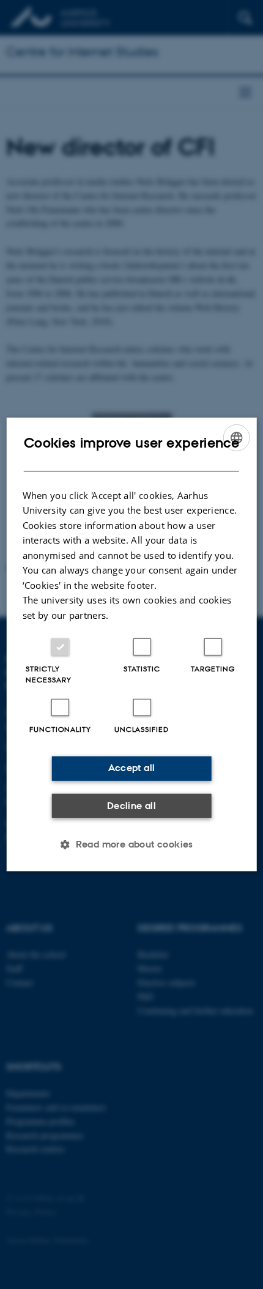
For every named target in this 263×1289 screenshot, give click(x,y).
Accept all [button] (131, 768)
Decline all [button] (131, 805)
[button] (131, 844)
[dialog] (132, 644)
